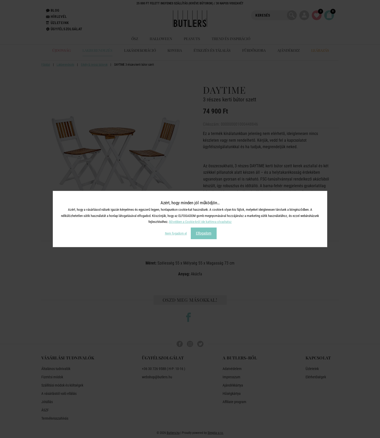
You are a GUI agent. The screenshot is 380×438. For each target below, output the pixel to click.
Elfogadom (203, 233)
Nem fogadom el (176, 233)
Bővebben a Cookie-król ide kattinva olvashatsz (200, 222)
